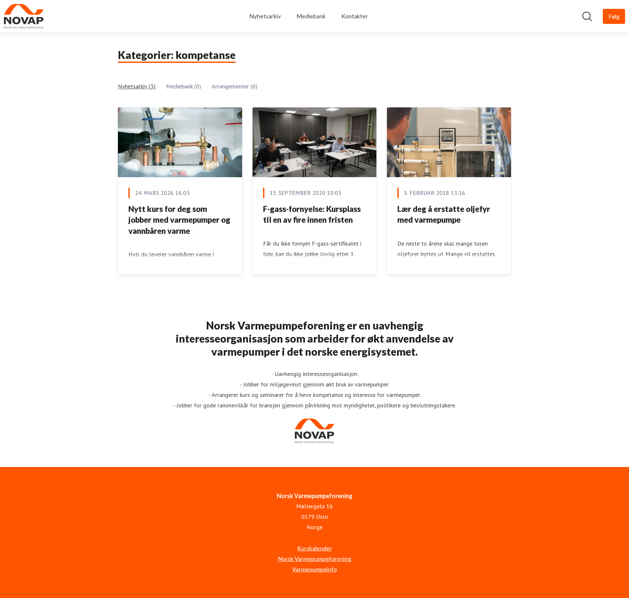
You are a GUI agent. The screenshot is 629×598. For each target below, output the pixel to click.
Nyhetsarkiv (265, 16)
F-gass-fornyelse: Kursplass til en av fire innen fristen (312, 214)
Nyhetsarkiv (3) (137, 86)
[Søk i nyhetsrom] (587, 16)
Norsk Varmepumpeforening (314, 558)
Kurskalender (314, 548)
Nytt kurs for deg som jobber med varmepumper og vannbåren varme (179, 219)
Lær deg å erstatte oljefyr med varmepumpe (443, 214)
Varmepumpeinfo (314, 569)
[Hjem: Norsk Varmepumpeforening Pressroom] (24, 16)
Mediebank (311, 16)
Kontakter (354, 16)
